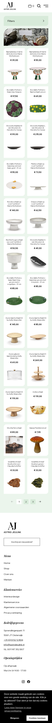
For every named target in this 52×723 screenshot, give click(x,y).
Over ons (8, 574)
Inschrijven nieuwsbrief (21, 542)
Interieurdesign (12, 596)
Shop (6, 568)
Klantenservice (11, 602)
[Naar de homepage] (10, 6)
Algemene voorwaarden (16, 607)
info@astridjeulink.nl (14, 644)
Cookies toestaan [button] (37, 718)
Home (7, 563)
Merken (8, 579)
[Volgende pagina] (39, 501)
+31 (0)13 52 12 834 (13, 640)
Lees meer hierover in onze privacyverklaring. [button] (17, 709)
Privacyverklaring (13, 612)
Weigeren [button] (14, 718)
